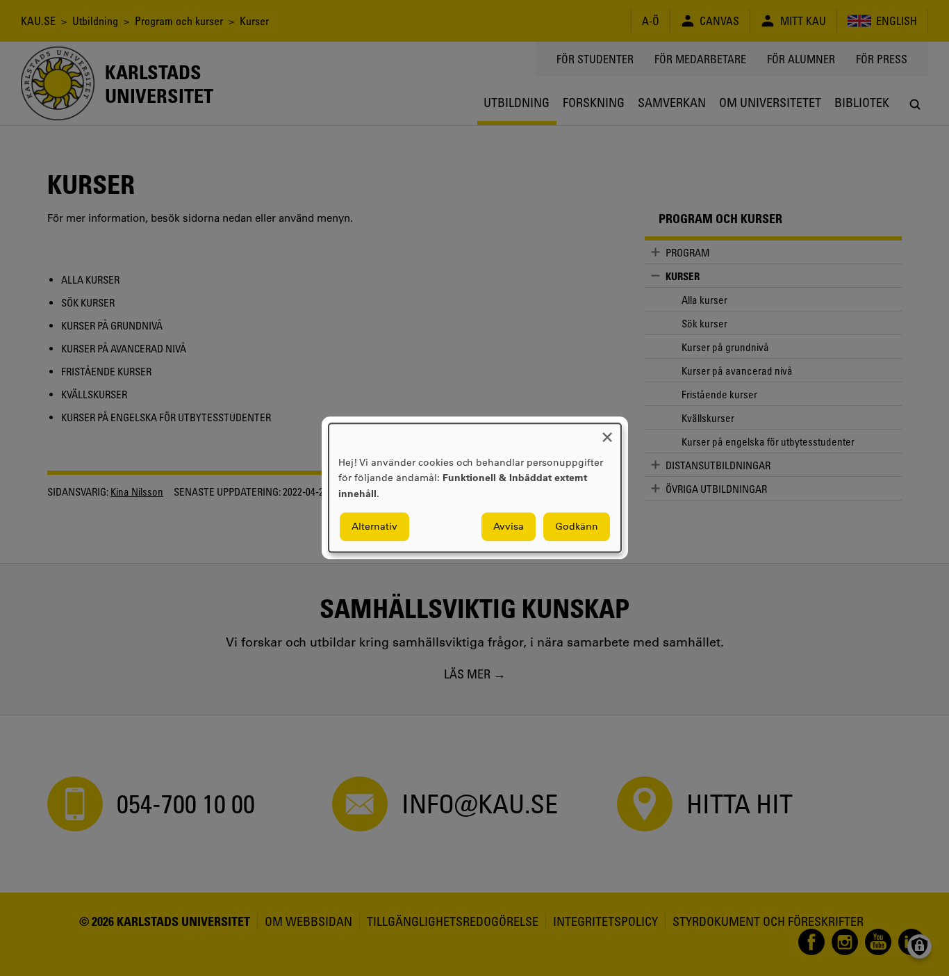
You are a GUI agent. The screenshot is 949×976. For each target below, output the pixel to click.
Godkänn (576, 527)
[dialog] (475, 487)
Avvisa (508, 527)
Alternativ (374, 527)
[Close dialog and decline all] (607, 432)
